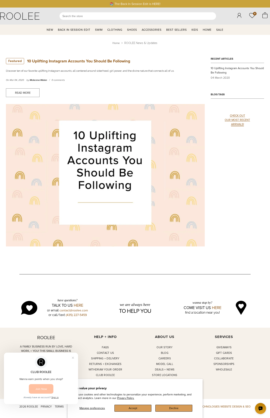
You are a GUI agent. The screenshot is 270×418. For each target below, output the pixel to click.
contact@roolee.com (73, 310)
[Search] (137, 16)
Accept (133, 408)
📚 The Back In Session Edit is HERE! (135, 4)
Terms (59, 406)
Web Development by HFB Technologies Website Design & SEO (206, 406)
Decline (173, 408)
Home (116, 43)
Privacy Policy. (125, 398)
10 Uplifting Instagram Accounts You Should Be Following (69, 61)
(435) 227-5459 (76, 315)
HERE (78, 305)
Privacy (46, 406)
